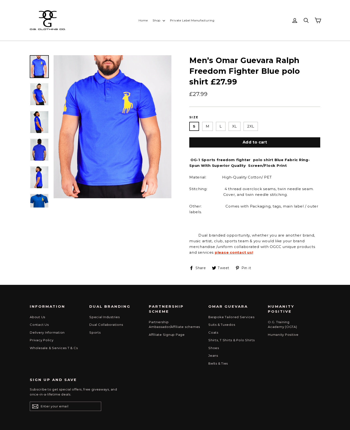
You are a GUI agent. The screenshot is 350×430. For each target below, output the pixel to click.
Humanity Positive (283, 334)
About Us (37, 317)
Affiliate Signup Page (167, 334)
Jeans (213, 355)
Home (143, 20)
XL (234, 126)
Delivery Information (47, 332)
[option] (112, 126)
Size (194, 117)
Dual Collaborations (106, 324)
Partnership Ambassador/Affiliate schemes (174, 324)
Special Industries (104, 317)
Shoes (213, 348)
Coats (213, 332)
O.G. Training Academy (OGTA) (282, 324)
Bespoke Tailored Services (231, 317)
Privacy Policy (42, 340)
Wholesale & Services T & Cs (54, 348)
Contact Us (39, 324)
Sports (95, 332)
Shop (157, 20)
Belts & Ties (218, 363)
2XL (250, 126)
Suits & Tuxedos (221, 324)
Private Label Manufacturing (192, 20)
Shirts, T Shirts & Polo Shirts (231, 340)
